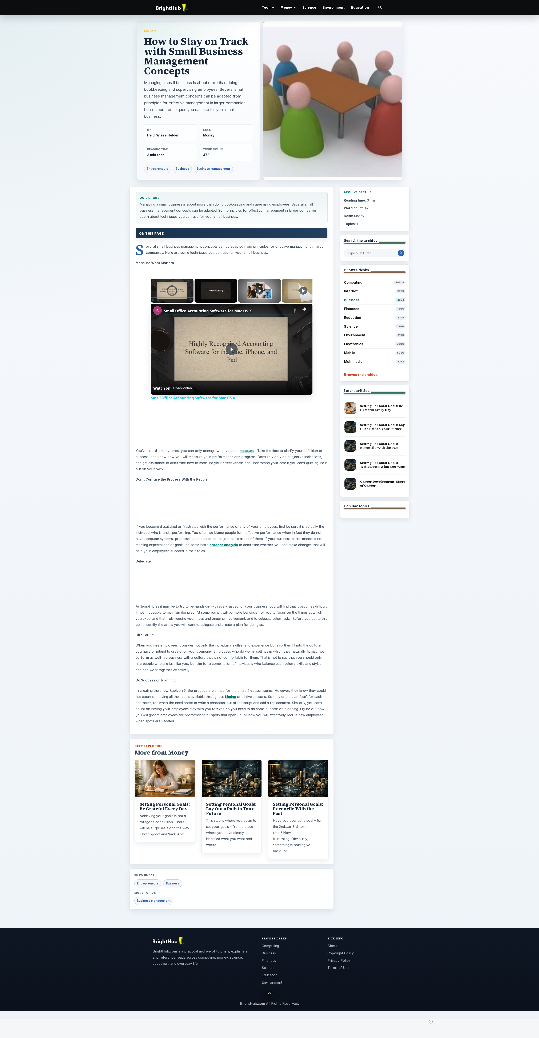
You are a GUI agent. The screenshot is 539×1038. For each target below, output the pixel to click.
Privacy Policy (338, 960)
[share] (304, 309)
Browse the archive (361, 375)
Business (182, 168)
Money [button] (286, 7)
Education (360, 7)
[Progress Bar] (172, 297)
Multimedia (374, 361)
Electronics (374, 344)
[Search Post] (401, 253)
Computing (374, 282)
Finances (374, 309)
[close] (431, 1021)
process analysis (223, 545)
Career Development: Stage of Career (382, 483)
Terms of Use (338, 968)
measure (247, 451)
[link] (157, 310)
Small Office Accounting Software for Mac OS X (208, 310)
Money (150, 31)
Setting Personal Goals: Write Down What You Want (383, 465)
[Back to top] (269, 993)
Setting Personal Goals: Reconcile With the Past (298, 808)
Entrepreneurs (157, 168)
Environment (334, 7)
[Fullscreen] (190, 300)
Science (309, 7)
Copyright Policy (340, 953)
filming (230, 697)
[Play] (153, 300)
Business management (213, 168)
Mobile (374, 353)
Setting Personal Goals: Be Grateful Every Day (165, 806)
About (332, 946)
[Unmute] (158, 300)
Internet (374, 291)
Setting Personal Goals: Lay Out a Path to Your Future (231, 808)
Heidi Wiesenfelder (163, 135)
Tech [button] (266, 7)
